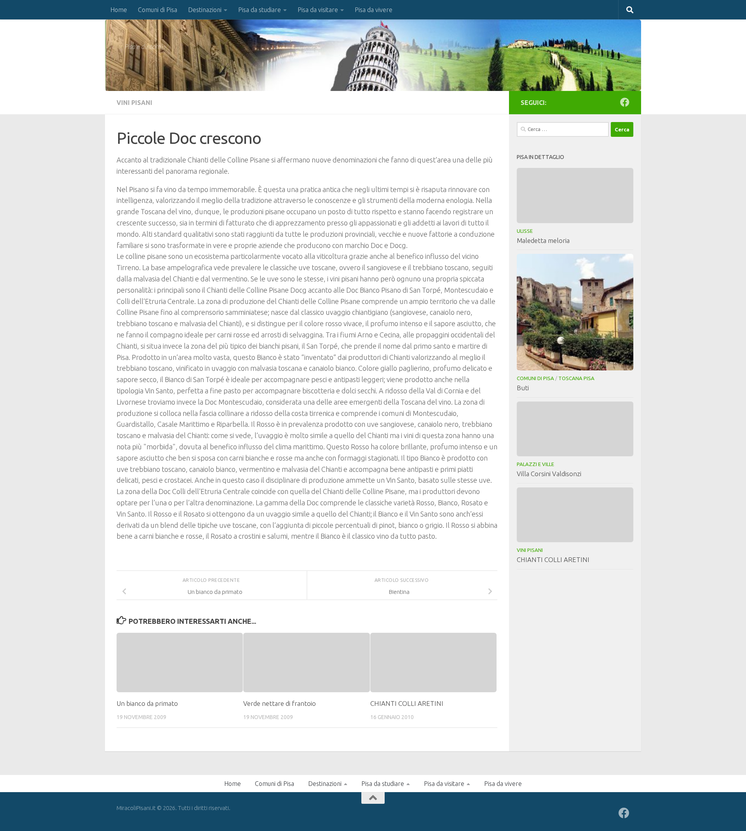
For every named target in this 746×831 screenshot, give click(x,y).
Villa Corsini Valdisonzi (549, 473)
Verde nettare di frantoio (279, 703)
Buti (523, 387)
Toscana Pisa (576, 378)
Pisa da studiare (259, 9)
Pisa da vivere (373, 9)
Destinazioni (204, 9)
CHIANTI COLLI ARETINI (406, 703)
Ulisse (525, 231)
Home (118, 9)
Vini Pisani (134, 102)
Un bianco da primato (147, 703)
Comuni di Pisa (157, 9)
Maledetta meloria (543, 240)
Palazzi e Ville (535, 464)
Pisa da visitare (318, 9)
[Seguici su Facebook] (624, 102)
